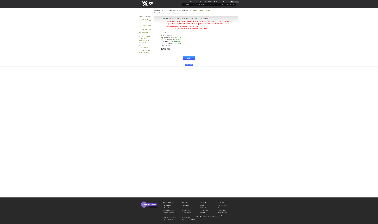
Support (227, 2)
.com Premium (168, 208)
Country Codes (186, 217)
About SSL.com (222, 205)
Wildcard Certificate (169, 212)
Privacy (220, 215)
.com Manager (186, 212)
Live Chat (195, 2)
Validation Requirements (188, 222)
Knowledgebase (186, 208)
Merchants (203, 215)
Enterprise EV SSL (145, 29)
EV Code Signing (144, 50)
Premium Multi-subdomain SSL (144, 41)
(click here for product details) (199, 10)
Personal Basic (144, 53)
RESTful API (203, 208)
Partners (202, 205)
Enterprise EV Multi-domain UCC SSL (145, 21)
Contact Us (221, 208)
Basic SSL (142, 45)
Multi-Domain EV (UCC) (170, 217)
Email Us (218, 2)
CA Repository (222, 210)
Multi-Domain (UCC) (169, 215)
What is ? (185, 205)
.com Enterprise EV (170, 210)
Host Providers (204, 210)
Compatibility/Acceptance (189, 215)
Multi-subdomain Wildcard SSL (144, 37)
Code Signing (143, 48)
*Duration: (165, 33)
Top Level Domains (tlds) (188, 219)
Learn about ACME (169, 219)
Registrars (202, 212)
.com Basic (167, 205)
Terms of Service (222, 212)
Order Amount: (165, 46)
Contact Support (186, 210)
